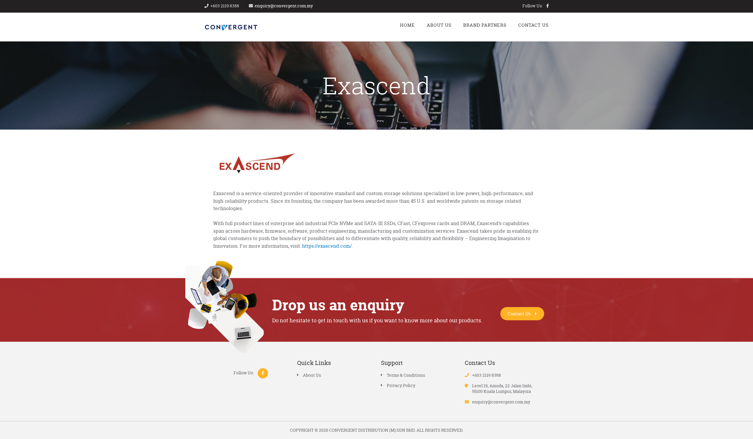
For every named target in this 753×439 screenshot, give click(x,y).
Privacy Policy (401, 385)
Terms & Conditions (406, 375)
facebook (548, 6)
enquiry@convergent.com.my (284, 6)
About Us (312, 375)
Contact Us (520, 314)
